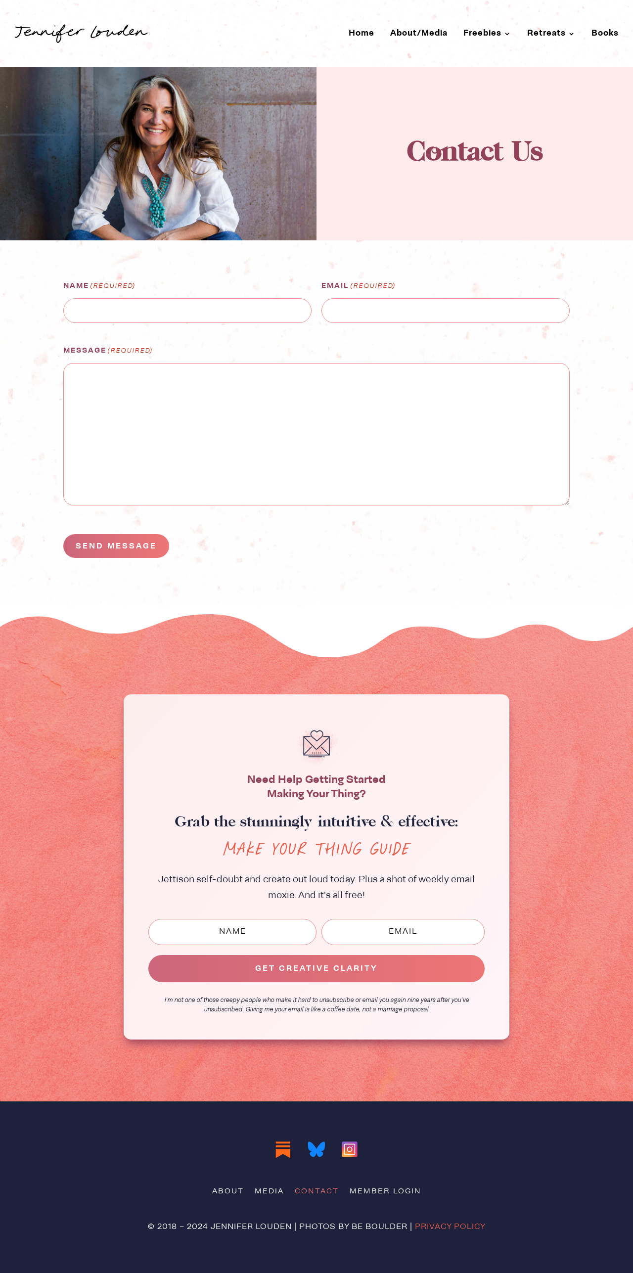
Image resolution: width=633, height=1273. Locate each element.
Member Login (385, 1191)
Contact (317, 1191)
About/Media (419, 33)
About (228, 1191)
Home (361, 33)
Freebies (482, 33)
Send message (116, 546)
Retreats (546, 33)
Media (269, 1191)
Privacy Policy (450, 1227)
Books (605, 33)
